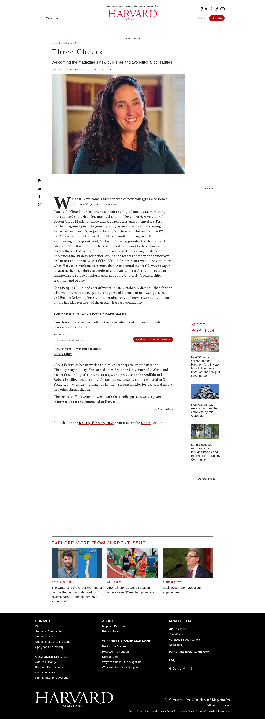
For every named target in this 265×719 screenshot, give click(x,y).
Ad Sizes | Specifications (185, 639)
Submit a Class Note (48, 631)
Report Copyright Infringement (213, 710)
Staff (38, 626)
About (107, 621)
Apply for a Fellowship (49, 647)
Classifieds (176, 634)
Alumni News (172, 582)
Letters (146, 422)
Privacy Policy (111, 631)
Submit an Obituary (47, 636)
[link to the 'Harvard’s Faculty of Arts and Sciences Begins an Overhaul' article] (206, 433)
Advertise (178, 629)
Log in (201, 18)
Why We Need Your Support (120, 667)
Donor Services (45, 672)
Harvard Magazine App (189, 651)
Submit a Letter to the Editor (53, 641)
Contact (42, 621)
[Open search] (57, 18)
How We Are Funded (115, 651)
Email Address (61, 334)
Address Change (46, 662)
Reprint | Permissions (49, 667)
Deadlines (175, 644)
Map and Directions (114, 626)
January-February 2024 (85, 69)
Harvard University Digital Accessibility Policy (169, 710)
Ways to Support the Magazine (121, 662)
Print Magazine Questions (51, 677)
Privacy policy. (63, 354)
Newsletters (180, 621)
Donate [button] (217, 18)
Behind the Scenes (114, 646)
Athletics (114, 582)
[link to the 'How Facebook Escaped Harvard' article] (206, 345)
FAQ (172, 660)
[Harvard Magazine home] (132, 15)
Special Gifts (110, 656)
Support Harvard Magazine (126, 641)
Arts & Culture (63, 582)
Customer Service (51, 657)
